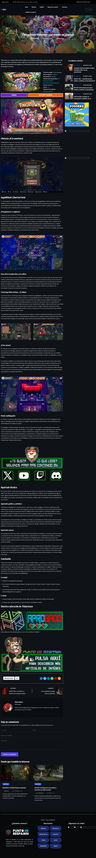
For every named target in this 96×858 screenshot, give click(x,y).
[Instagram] (18, 713)
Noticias (34, 7)
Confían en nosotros (30, 12)
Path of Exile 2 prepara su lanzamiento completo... (25, 2)
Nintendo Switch (48, 81)
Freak (43, 840)
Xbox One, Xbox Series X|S (51, 83)
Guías (55, 840)
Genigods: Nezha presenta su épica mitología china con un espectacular (84, 70)
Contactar (64, 7)
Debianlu (6, 791)
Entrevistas (43, 834)
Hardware (43, 846)
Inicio (26, 7)
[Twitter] (16, 713)
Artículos (55, 828)
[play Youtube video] (32, 116)
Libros (56, 846)
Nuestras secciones (53, 7)
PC (17, 678)
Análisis (42, 7)
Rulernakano (34, 38)
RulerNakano (40, 793)
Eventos (55, 834)
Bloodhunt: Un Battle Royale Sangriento (14, 788)
